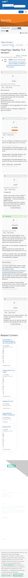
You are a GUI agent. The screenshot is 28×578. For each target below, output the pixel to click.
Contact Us (4, 524)
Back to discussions (8, 42)
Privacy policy (5, 528)
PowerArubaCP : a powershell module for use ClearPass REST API (9, 341)
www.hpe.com (7, 510)
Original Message (16, 207)
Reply (3, 87)
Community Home (5, 28)
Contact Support (6, 543)
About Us (4, 520)
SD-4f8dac (6, 374)
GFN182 (6, 429)
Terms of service (6, 531)
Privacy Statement (9, 565)
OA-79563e (6, 403)
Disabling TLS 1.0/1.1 (8, 401)
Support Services (6, 541)
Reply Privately (9, 87)
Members (4, 30)
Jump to (21, 55)
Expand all (5, 45)
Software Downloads (7, 548)
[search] (12, 5)
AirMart (14, 81)
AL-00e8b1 (15, 127)
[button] (26, 552)
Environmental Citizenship (8, 526)
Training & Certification (7, 545)
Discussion (16, 28)
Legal (3, 533)
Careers (4, 522)
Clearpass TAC (7, 427)
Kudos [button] (24, 72)
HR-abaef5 (15, 225)
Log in (21, 11)
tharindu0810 (7, 417)
